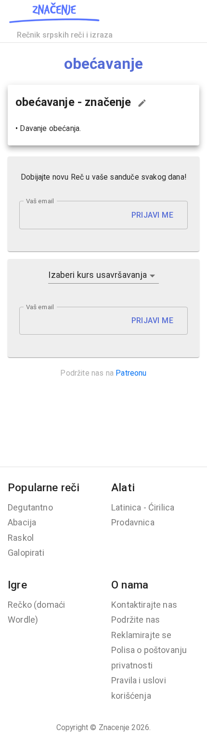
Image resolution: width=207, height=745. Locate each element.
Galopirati (26, 553)
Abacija (22, 522)
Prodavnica (133, 522)
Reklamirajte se (141, 635)
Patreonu (131, 373)
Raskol (21, 538)
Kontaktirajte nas (144, 605)
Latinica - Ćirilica (142, 507)
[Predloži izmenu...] (142, 103)
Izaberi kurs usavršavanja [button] (97, 275)
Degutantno (30, 507)
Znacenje (114, 727)
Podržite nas (135, 619)
